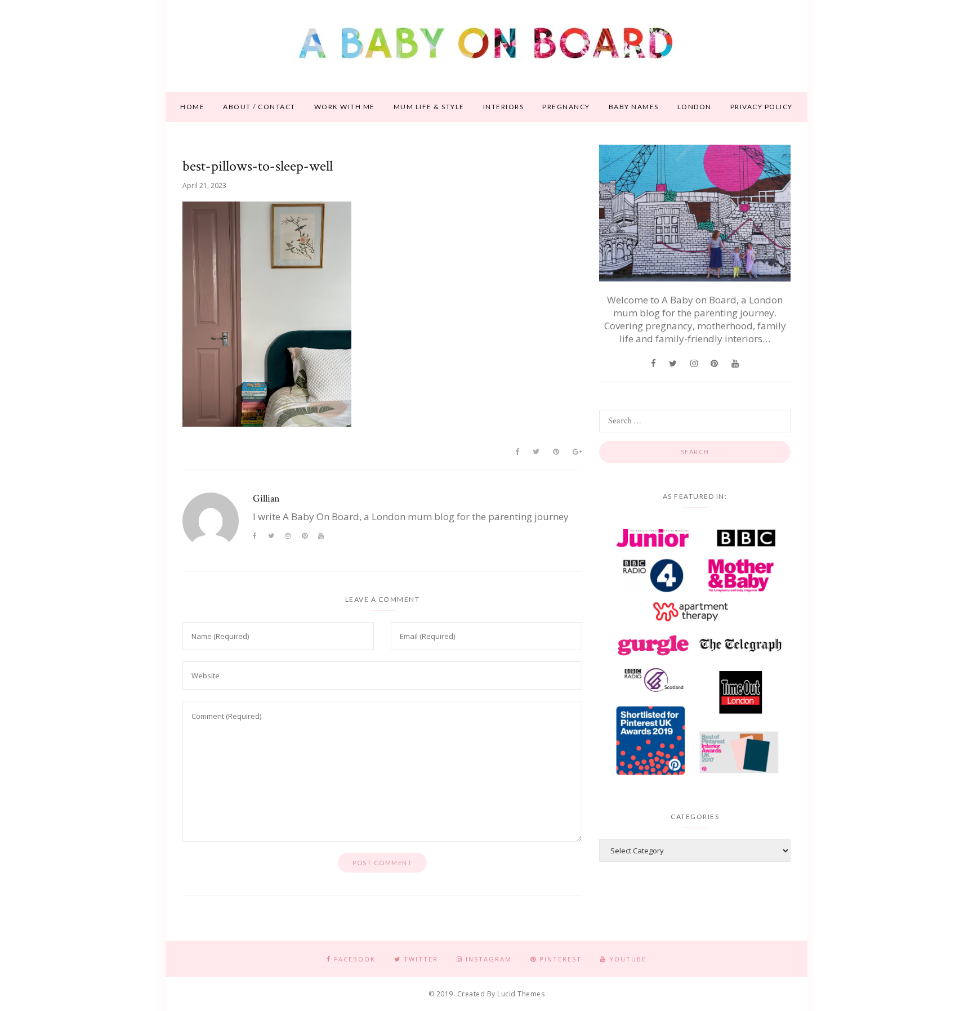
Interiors (503, 106)
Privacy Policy (761, 106)
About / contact (259, 106)
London (694, 106)
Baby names (634, 106)
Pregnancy (566, 106)
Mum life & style (429, 106)
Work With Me (344, 106)
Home (192, 106)
